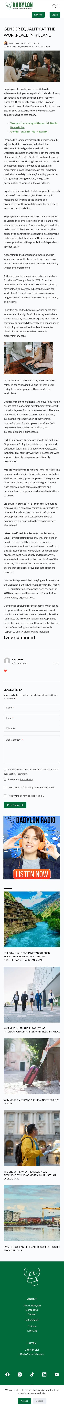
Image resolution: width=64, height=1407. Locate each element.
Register (38, 14)
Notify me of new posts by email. (26, 795)
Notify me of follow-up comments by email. (32, 787)
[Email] (57, 1374)
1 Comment (44, 46)
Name (10, 707)
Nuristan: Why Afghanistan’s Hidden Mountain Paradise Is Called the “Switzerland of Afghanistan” (27, 956)
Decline (39, 1401)
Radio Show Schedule (32, 1353)
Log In (55, 14)
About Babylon (32, 1305)
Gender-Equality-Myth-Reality (29, 131)
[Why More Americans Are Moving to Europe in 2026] (32, 1066)
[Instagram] (20, 1374)
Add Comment (14, 739)
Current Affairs (12, 46)
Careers (32, 1314)
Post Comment (15, 804)
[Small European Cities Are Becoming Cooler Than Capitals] (32, 1213)
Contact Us (32, 1309)
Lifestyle (32, 1330)
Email (10, 717)
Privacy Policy (26, 779)
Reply (56, 663)
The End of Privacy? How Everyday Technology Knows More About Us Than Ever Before (30, 1175)
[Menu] (58, 6)
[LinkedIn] (44, 1374)
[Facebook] (7, 1374)
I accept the (20, 779)
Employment (28, 46)
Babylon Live (32, 1349)
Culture (32, 1326)
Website (10, 728)
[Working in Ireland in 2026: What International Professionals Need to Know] (32, 995)
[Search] (54, 6)
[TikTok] (32, 1374)
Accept (24, 1401)
